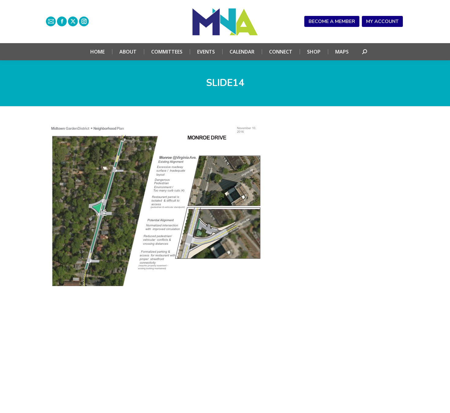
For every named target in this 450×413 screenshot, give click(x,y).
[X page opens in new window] (73, 21)
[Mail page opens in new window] (51, 21)
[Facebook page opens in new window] (62, 21)
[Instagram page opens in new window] (84, 21)
